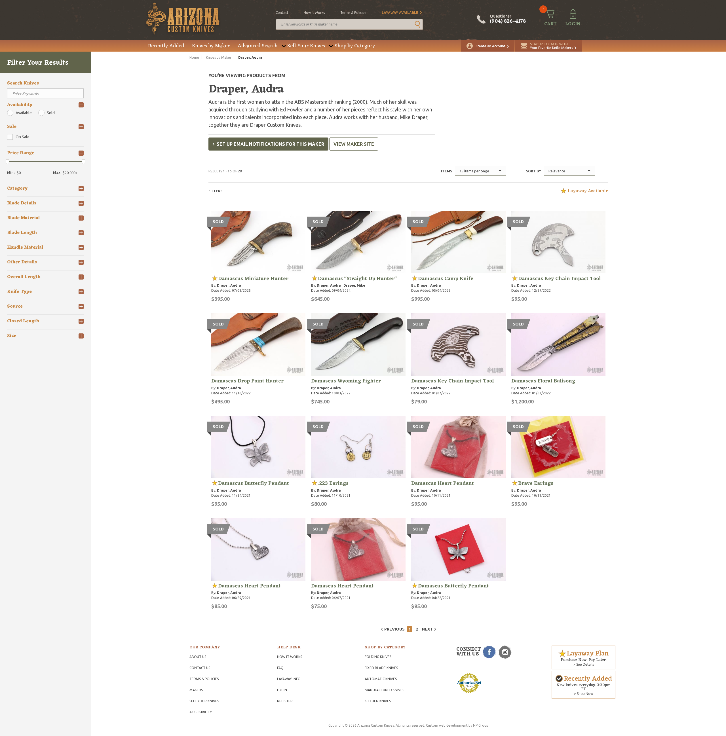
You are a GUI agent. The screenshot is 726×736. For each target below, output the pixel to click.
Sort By (533, 171)
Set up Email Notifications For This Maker (270, 144)
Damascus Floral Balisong (543, 381)
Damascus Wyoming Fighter (346, 381)
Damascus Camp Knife (445, 278)
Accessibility (200, 712)
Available (24, 113)
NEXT (427, 629)
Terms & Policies (204, 679)
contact (282, 12)
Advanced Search (258, 45)
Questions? (508, 19)
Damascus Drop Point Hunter (247, 381)
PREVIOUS (394, 629)
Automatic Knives (381, 679)
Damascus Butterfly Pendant (253, 483)
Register (285, 701)
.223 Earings (333, 483)
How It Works (289, 657)
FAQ (280, 668)
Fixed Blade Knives (381, 668)
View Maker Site (354, 144)
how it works (314, 12)
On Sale (22, 137)
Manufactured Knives (384, 690)
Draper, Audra (229, 285)
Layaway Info (289, 679)
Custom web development (447, 725)
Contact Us (199, 668)
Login (282, 690)
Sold (51, 113)
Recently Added (166, 45)
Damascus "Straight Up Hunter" (357, 278)
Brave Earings (535, 483)
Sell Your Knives (306, 45)
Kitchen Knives (378, 701)
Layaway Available (400, 12)
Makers (196, 690)
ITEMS (446, 171)
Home (194, 57)
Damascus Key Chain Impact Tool (559, 278)
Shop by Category (355, 45)
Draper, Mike (354, 285)
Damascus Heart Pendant (442, 483)
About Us (197, 657)
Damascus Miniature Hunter (253, 278)
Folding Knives (378, 657)
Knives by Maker (211, 45)
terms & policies (353, 12)
